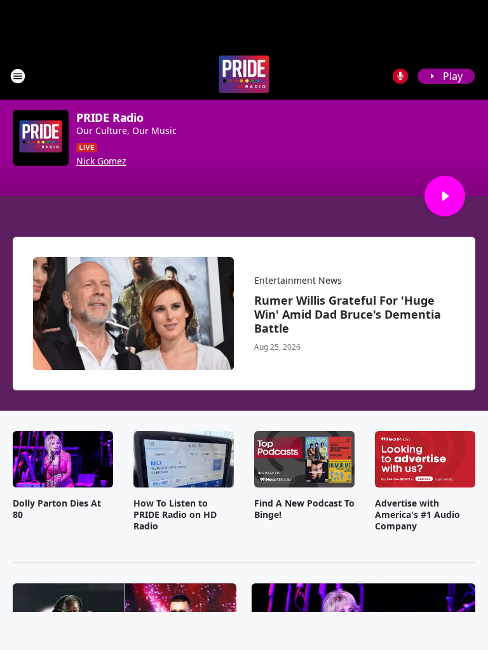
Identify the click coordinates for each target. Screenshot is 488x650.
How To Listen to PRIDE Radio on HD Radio (175, 515)
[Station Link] (244, 75)
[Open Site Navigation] (17, 76)
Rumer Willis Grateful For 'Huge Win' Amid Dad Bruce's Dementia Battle (347, 314)
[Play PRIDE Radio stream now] (40, 138)
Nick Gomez (101, 161)
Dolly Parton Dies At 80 (57, 509)
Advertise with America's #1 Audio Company (417, 515)
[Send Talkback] (400, 76)
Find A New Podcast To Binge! (304, 509)
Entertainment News (298, 280)
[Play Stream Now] (444, 196)
